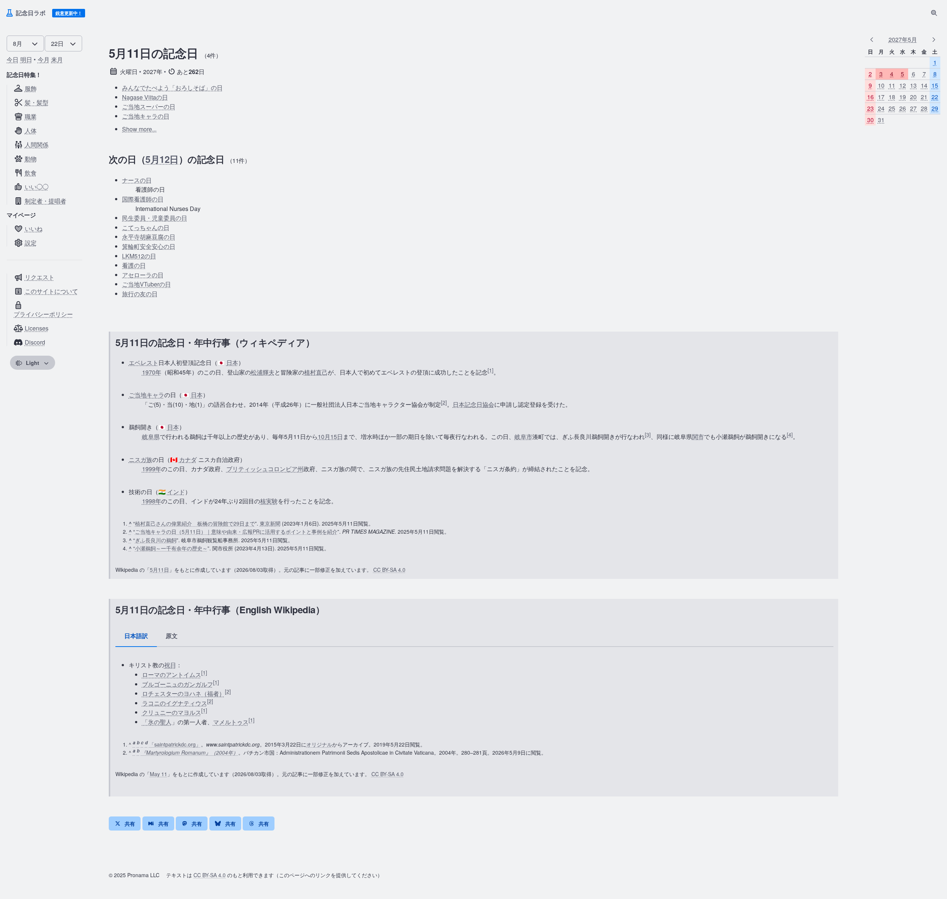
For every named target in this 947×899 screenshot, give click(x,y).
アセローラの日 (143, 275)
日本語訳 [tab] (136, 635)
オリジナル (319, 744)
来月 (57, 59)
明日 (26, 59)
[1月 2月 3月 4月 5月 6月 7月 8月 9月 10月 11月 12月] (25, 42)
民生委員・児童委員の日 (154, 218)
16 (870, 97)
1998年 (151, 501)
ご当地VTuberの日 (146, 284)
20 (913, 97)
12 (902, 85)
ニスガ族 (140, 459)
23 (870, 108)
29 (934, 108)
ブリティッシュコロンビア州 (264, 468)
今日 (12, 59)
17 (881, 97)
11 (892, 85)
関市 (698, 436)
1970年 (151, 372)
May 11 (158, 774)
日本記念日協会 (473, 404)
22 (934, 97)
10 (881, 85)
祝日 (170, 665)
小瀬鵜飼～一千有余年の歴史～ (171, 548)
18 (892, 97)
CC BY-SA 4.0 (389, 569)
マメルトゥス (231, 722)
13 (913, 85)
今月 (44, 59)
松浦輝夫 (262, 372)
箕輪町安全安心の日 (148, 246)
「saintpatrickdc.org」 (175, 744)
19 (902, 97)
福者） (216, 693)
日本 (232, 362)
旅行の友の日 (140, 293)
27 (913, 108)
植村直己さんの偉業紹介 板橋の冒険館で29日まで (195, 523)
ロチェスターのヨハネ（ (174, 693)
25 (892, 108)
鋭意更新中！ (68, 13)
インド (176, 491)
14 (924, 85)
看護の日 (134, 265)
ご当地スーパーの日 (148, 106)
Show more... (139, 129)
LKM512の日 (139, 256)
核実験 (269, 501)
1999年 (151, 468)
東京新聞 (270, 523)
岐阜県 (151, 436)
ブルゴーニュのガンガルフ (177, 684)
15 (934, 85)
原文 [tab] (172, 635)
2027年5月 (903, 39)
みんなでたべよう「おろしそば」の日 (172, 87)
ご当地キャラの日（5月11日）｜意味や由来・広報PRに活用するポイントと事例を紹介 (236, 531)
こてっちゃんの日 (145, 227)
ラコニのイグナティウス (174, 703)
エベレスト (143, 362)
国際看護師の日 (143, 199)
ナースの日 (137, 180)
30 (870, 120)
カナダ (188, 459)
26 (902, 108)
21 (924, 97)
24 (881, 108)
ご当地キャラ (146, 394)
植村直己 (316, 372)
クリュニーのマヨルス (171, 712)
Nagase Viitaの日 (145, 97)
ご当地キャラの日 (145, 116)
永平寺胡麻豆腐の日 (148, 236)
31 (881, 120)
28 (924, 108)
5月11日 (159, 569)
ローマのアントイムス (171, 674)
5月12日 (162, 159)
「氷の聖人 (157, 722)
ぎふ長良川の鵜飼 (155, 540)
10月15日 (330, 436)
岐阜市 (523, 436)
